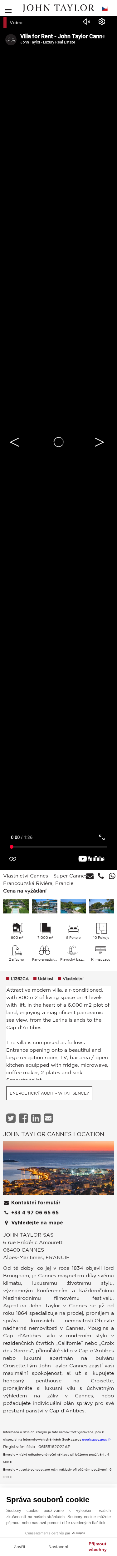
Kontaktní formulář (35, 1202)
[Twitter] (11, 1118)
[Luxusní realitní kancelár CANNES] (58, 1169)
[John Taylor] (59, 8)
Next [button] (99, 442)
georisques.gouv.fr (96, 1439)
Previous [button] (14, 442)
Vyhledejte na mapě (36, 1222)
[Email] (49, 1118)
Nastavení (58, 1546)
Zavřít (19, 1546)
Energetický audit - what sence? (49, 1093)
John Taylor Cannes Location (53, 1134)
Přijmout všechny (98, 1546)
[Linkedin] (36, 1118)
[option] (58, 442)
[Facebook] (24, 1118)
